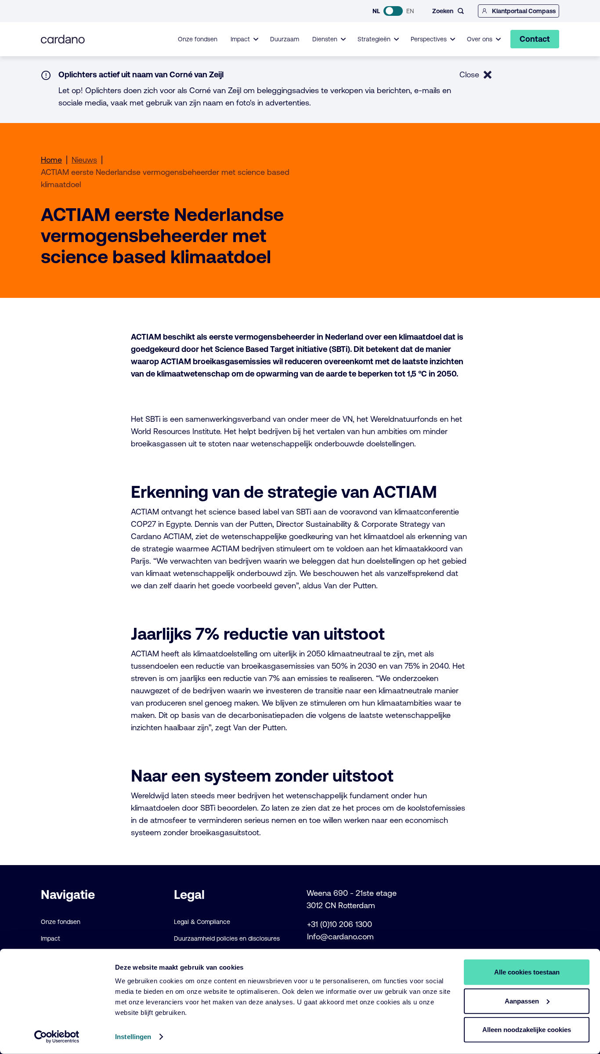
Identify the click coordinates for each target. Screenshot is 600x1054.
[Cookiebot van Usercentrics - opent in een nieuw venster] (56, 1036)
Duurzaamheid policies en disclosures (227, 938)
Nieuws (84, 159)
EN (410, 10)
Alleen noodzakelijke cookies (526, 1029)
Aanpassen (522, 1000)
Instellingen (133, 1036)
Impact (50, 938)
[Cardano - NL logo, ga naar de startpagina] (63, 39)
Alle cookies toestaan (527, 972)
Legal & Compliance (202, 921)
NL (376, 10)
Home (51, 159)
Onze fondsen (197, 39)
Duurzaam (284, 39)
